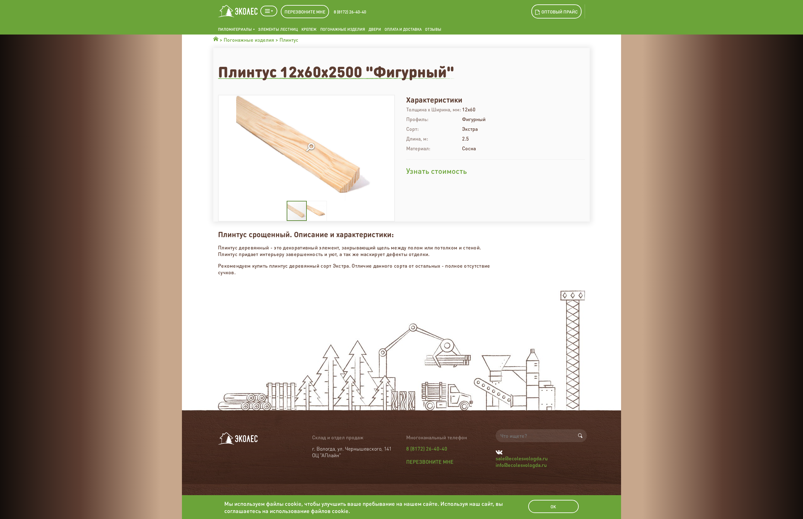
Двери (375, 29)
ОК (553, 506)
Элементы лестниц (278, 29)
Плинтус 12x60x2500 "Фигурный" (336, 71)
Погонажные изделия (342, 29)
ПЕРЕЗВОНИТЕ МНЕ (305, 11)
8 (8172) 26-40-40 (350, 11)
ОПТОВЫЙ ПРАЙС (559, 11)
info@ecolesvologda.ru (521, 465)
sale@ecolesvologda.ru (522, 458)
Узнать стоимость (436, 171)
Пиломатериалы (235, 29)
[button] (310, 148)
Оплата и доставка (403, 29)
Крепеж (308, 29)
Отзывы (433, 29)
